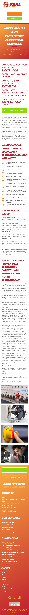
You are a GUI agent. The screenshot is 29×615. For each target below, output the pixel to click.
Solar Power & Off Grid (8, 557)
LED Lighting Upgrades (8, 543)
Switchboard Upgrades (8, 559)
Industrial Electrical (7, 527)
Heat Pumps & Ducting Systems (11, 545)
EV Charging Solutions (8, 554)
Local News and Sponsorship (10, 589)
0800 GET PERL (14, 484)
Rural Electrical (6, 529)
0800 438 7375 (14, 487)
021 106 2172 (9, 505)
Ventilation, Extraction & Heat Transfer (13, 552)
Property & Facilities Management (12, 550)
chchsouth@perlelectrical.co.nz (10, 503)
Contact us (5, 591)
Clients (4, 579)
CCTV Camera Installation (9, 561)
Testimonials (5, 582)
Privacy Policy (14, 612)
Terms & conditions (20, 610)
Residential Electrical (8, 522)
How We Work (6, 584)
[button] (26, 4)
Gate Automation (7, 547)
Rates (3, 586)
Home (3, 572)
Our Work (4, 577)
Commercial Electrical (8, 525)
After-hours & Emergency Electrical (12, 532)
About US (4, 575)
